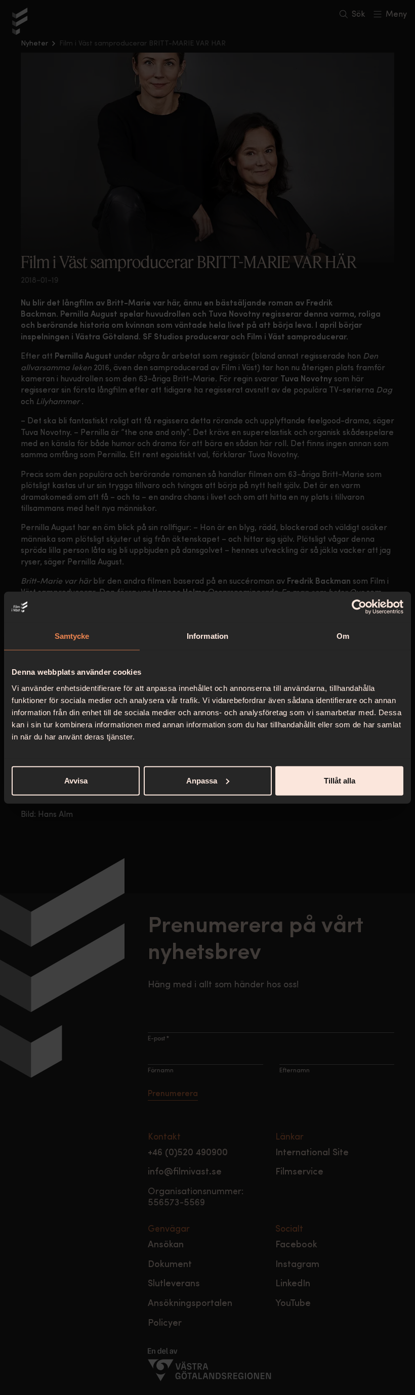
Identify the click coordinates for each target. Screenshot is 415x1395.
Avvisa (76, 780)
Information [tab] (207, 636)
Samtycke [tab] (72, 636)
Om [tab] (343, 636)
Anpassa (201, 780)
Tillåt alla (339, 780)
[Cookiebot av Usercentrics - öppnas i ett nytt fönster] (359, 607)
